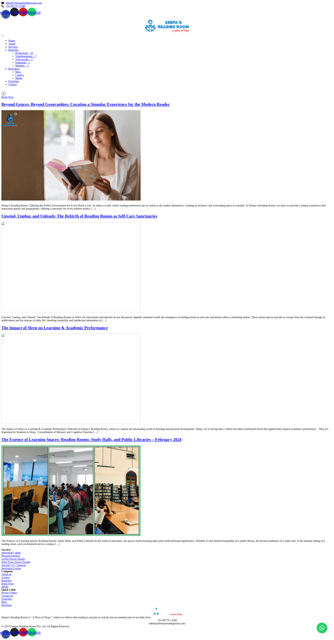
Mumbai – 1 (22, 65)
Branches (13, 49)
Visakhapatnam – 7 (25, 56)
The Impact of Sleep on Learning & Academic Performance (54, 327)
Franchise (13, 81)
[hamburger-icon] (2, 35)
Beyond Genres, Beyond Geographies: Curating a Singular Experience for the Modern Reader (85, 104)
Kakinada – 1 (22, 62)
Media (18, 78)
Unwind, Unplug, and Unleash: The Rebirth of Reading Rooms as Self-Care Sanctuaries (79, 216)
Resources (14, 68)
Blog (18, 71)
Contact (12, 84)
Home (11, 40)
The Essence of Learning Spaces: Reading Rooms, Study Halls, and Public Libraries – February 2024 (91, 439)
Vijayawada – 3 (24, 59)
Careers (19, 75)
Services (13, 46)
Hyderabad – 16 (24, 53)
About (11, 43)
